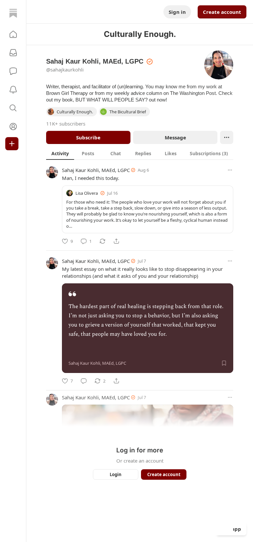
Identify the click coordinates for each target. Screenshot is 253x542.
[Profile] (13, 126)
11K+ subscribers (65, 123)
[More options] (230, 170)
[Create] (11, 143)
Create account (222, 12)
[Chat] (13, 71)
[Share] (116, 241)
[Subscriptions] (13, 53)
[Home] (13, 13)
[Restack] (102, 241)
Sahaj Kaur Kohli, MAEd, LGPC (96, 170)
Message (175, 137)
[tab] (60, 153)
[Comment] (83, 381)
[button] (13, 34)
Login (116, 474)
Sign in (177, 12)
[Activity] (13, 90)
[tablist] (139, 153)
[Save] (224, 363)
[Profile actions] (226, 137)
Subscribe (88, 137)
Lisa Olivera (86, 193)
